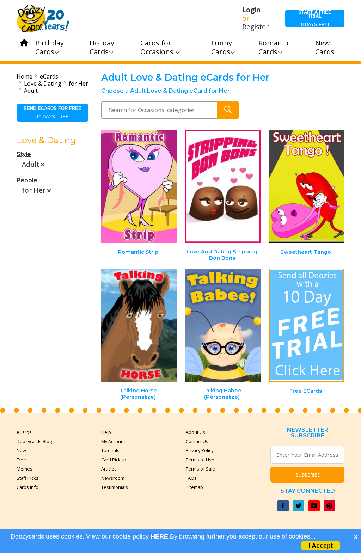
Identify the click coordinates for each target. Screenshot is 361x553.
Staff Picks (27, 478)
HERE (159, 536)
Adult (31, 90)
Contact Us (197, 441)
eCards (49, 76)
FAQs (191, 478)
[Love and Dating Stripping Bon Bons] (223, 186)
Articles (109, 469)
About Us (195, 432)
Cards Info (27, 487)
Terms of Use (200, 459)
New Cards (324, 47)
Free (21, 459)
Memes (24, 469)
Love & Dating (42, 83)
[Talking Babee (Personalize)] (223, 325)
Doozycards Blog (34, 441)
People (27, 180)
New (21, 450)
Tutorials (110, 450)
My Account (113, 441)
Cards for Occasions (157, 47)
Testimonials (114, 487)
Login (251, 10)
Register (255, 27)
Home (24, 76)
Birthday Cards (49, 47)
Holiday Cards (102, 47)
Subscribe (307, 475)
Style (24, 154)
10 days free (314, 18)
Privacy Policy (199, 450)
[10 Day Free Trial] (307, 325)
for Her (78, 83)
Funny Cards (221, 47)
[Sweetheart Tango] (307, 186)
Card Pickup (113, 459)
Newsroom (112, 478)
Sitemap (194, 487)
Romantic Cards (274, 47)
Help (106, 432)
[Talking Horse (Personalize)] (139, 325)
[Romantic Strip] (139, 186)
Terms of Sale (200, 469)
